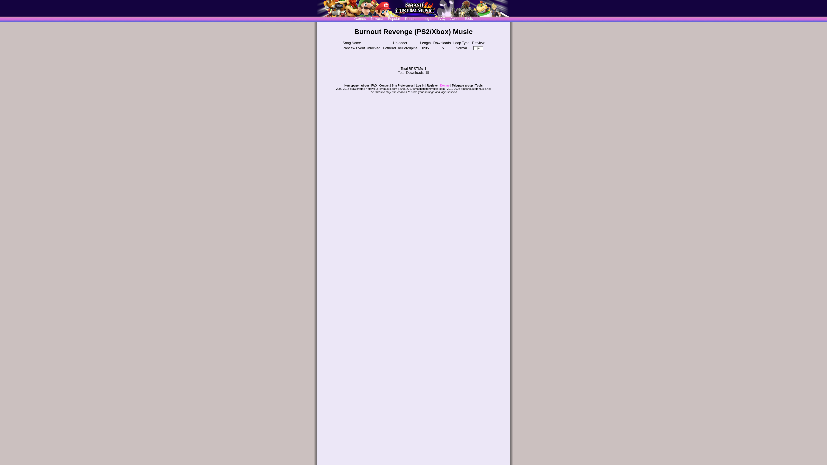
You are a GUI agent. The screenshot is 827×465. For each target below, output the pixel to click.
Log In (420, 85)
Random (411, 19)
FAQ (441, 19)
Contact (384, 85)
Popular (394, 19)
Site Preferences (403, 85)
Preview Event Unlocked (361, 48)
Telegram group (462, 85)
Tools (469, 19)
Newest (377, 19)
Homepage (351, 85)
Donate (444, 85)
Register (432, 85)
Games (360, 19)
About (455, 19)
